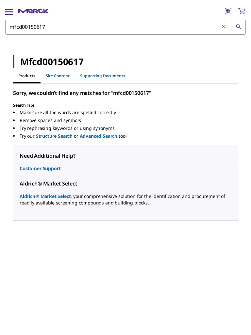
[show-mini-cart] (241, 11)
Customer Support (40, 168)
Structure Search (54, 136)
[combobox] (125, 27)
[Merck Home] (33, 11)
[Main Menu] (9, 11)
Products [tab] (26, 76)
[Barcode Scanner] (228, 11)
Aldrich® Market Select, (46, 196)
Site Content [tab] (58, 76)
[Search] (238, 27)
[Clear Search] (224, 27)
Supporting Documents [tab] (102, 76)
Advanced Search (99, 136)
